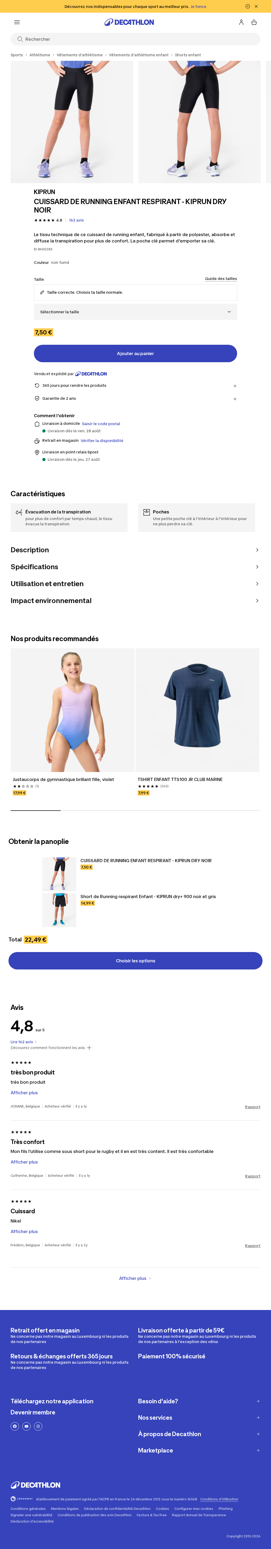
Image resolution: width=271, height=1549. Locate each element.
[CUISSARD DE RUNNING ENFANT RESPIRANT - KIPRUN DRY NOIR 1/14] (72, 122)
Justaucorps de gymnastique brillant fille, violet (63, 779)
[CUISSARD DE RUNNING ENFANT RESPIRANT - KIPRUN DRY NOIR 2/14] (199, 122)
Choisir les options (135, 960)
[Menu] (17, 22)
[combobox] (135, 312)
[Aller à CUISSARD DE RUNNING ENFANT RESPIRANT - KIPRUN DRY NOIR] (59, 874)
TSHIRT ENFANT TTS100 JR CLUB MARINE (180, 779)
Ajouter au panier (135, 353)
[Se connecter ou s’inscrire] (241, 22)
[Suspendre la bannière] (247, 6)
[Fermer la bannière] (256, 6)
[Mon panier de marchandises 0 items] (254, 22)
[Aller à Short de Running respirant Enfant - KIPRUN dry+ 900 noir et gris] (59, 910)
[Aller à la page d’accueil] (129, 22)
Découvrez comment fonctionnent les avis (48, 1048)
